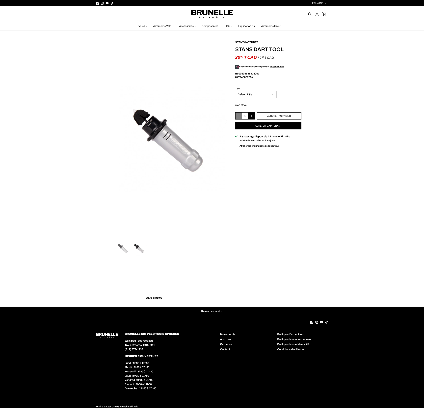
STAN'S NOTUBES (247, 42)
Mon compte (227, 334)
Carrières (226, 344)
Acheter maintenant (268, 126)
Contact (225, 349)
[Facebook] (97, 3)
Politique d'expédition (290, 334)
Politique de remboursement (294, 339)
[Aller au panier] (324, 14)
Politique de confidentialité (293, 344)
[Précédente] (121, 121)
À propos (225, 339)
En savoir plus (277, 67)
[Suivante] (222, 121)
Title (237, 88)
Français (317, 3)
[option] (171, 139)
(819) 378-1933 (134, 349)
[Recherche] (309, 14)
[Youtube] (107, 3)
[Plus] (251, 115)
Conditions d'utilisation (291, 349)
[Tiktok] (112, 3)
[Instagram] (102, 3)
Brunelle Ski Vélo (129, 406)
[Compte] (317, 14)
